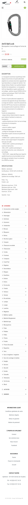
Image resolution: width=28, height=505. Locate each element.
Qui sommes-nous (14, 438)
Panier (14, 457)
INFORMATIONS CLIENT (14, 408)
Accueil (14, 465)
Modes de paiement (14, 422)
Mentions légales (14, 415)
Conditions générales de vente (14, 411)
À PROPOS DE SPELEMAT (14, 431)
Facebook (14, 445)
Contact (14, 434)
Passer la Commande (14, 461)
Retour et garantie (14, 419)
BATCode (17, 2)
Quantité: (4, 66)
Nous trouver (14, 442)
